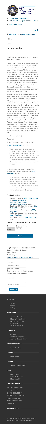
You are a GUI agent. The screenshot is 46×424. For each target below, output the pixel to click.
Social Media (14, 357)
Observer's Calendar (17, 321)
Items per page (21, 226)
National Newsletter (16, 325)
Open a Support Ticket (17, 365)
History (12, 308)
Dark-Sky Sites (14, 21)
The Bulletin (14, 323)
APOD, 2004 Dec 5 (19, 200)
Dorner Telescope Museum (18, 18)
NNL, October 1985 (15, 145)
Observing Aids (15, 379)
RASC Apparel (15, 374)
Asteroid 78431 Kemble (18, 202)
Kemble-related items (18, 204)
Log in (36, 30)
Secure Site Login (15, 24)
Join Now (12, 34)
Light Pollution (26, 21)
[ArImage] (11, 230)
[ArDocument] (11, 228)
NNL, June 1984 (16, 215)
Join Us (12, 303)
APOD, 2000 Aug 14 (31, 198)
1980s (26, 257)
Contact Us (10, 403)
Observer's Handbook (17, 319)
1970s (21, 257)
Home (9, 44)
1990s (31, 257)
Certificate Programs (17, 337)
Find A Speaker (15, 348)
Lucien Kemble (12, 257)
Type (8, 226)
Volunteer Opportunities (18, 339)
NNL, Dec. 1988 (30, 217)
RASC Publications (16, 377)
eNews (35, 21)
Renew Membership (27, 34)
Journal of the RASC (17, 317)
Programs (13, 334)
